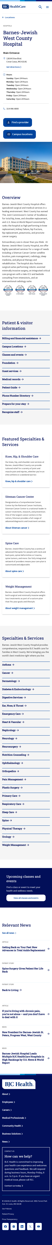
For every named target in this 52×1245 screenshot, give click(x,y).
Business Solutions (11, 1133)
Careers (6, 1109)
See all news (8, 932)
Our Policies (7, 1208)
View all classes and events (26, 898)
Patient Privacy (8, 1214)
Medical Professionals (13, 1117)
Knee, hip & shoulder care (18, 481)
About (5, 1094)
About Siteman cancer (16, 527)
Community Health (11, 1125)
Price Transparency (9, 1219)
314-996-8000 (12, 108)
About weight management (19, 608)
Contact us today (13, 1185)
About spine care (13, 571)
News (5, 1141)
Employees (7, 1101)
